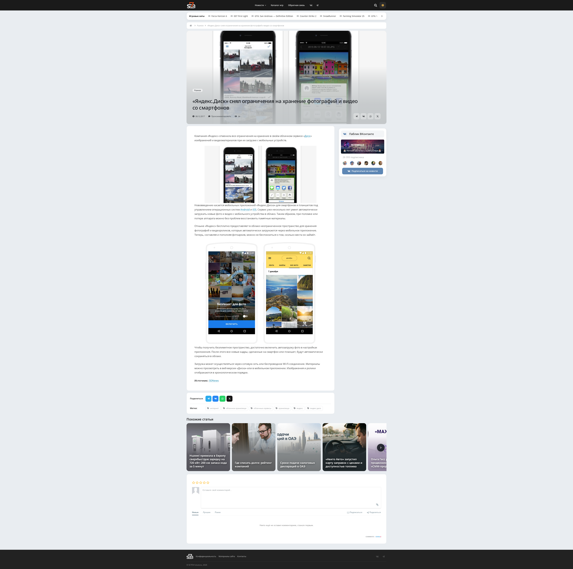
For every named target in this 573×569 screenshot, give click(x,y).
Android (245, 209)
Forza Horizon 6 (219, 16)
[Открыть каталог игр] (380, 16)
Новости (259, 5)
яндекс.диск (315, 408)
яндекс (300, 408)
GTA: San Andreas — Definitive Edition (274, 16)
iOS (254, 209)
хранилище (284, 408)
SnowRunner (329, 16)
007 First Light (241, 16)
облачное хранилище (236, 408)
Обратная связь (296, 5)
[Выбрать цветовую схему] (382, 5)
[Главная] (191, 25)
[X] (378, 116)
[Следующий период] (381, 448)
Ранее (218, 512)
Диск (308, 136)
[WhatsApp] (370, 116)
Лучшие (206, 512)
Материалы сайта (227, 556)
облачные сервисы (262, 408)
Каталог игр (277, 5)
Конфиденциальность (206, 556)
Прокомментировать (221, 116)
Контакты (241, 556)
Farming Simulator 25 (353, 16)
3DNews (214, 380)
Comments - (373, 537)
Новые (195, 512)
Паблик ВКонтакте (361, 134)
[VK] (311, 5)
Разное (200, 25)
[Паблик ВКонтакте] (346, 134)
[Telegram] (317, 5)
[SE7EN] (191, 5)
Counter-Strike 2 (308, 16)
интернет (214, 408)
